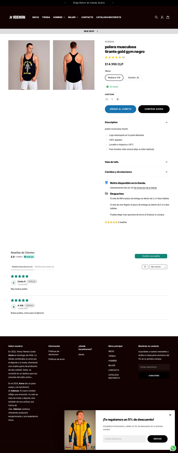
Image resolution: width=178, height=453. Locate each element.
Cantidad (109, 94)
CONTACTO (113, 370)
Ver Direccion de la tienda (145, 188)
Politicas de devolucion (53, 353)
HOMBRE (57, 17)
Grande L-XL (133, 77)
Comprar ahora (154, 109)
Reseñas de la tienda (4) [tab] (44, 267)
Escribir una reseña (151, 256)
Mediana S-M (114, 77)
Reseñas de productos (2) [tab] (22, 267)
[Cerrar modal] (170, 414)
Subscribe (154, 376)
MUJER (72, 17)
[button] (111, 222)
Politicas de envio (56, 359)
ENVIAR (158, 439)
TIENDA (112, 356)
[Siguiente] (113, 3)
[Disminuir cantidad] (107, 99)
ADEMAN (109, 41)
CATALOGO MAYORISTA (114, 376)
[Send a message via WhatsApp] (173, 448)
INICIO (111, 351)
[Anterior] (65, 3)
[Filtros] (145, 267)
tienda (81, 354)
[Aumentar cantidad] (117, 99)
